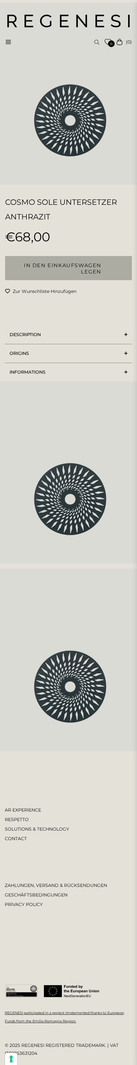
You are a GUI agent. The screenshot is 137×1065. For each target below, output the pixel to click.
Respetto (17, 819)
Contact (16, 838)
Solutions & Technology (37, 829)
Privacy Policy (24, 904)
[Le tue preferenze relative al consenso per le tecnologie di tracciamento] (11, 1059)
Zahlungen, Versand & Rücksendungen (56, 885)
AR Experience (23, 810)
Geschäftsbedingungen (36, 895)
